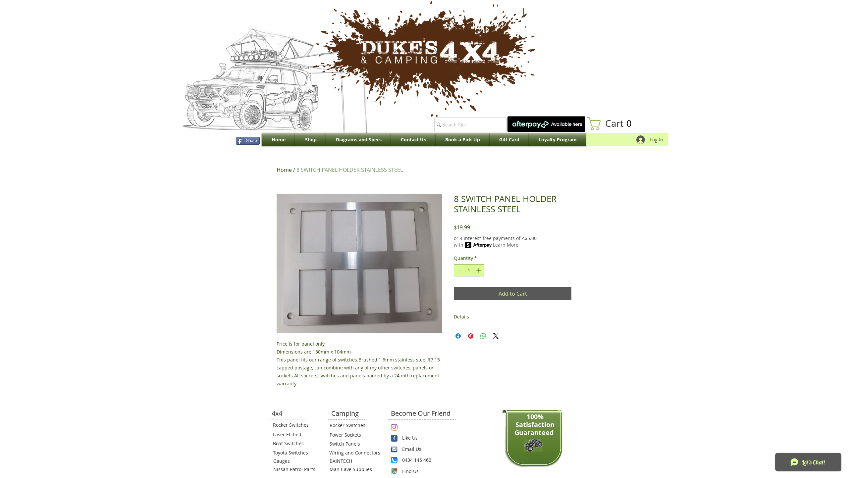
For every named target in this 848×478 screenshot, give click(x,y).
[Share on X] (496, 336)
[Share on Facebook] (458, 336)
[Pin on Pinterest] (471, 336)
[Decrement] (459, 270)
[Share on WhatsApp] (483, 336)
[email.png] (394, 449)
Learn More (505, 245)
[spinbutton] (469, 270)
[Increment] (479, 270)
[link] (612, 123)
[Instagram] (394, 427)
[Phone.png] (394, 460)
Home (284, 169)
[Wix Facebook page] (394, 438)
